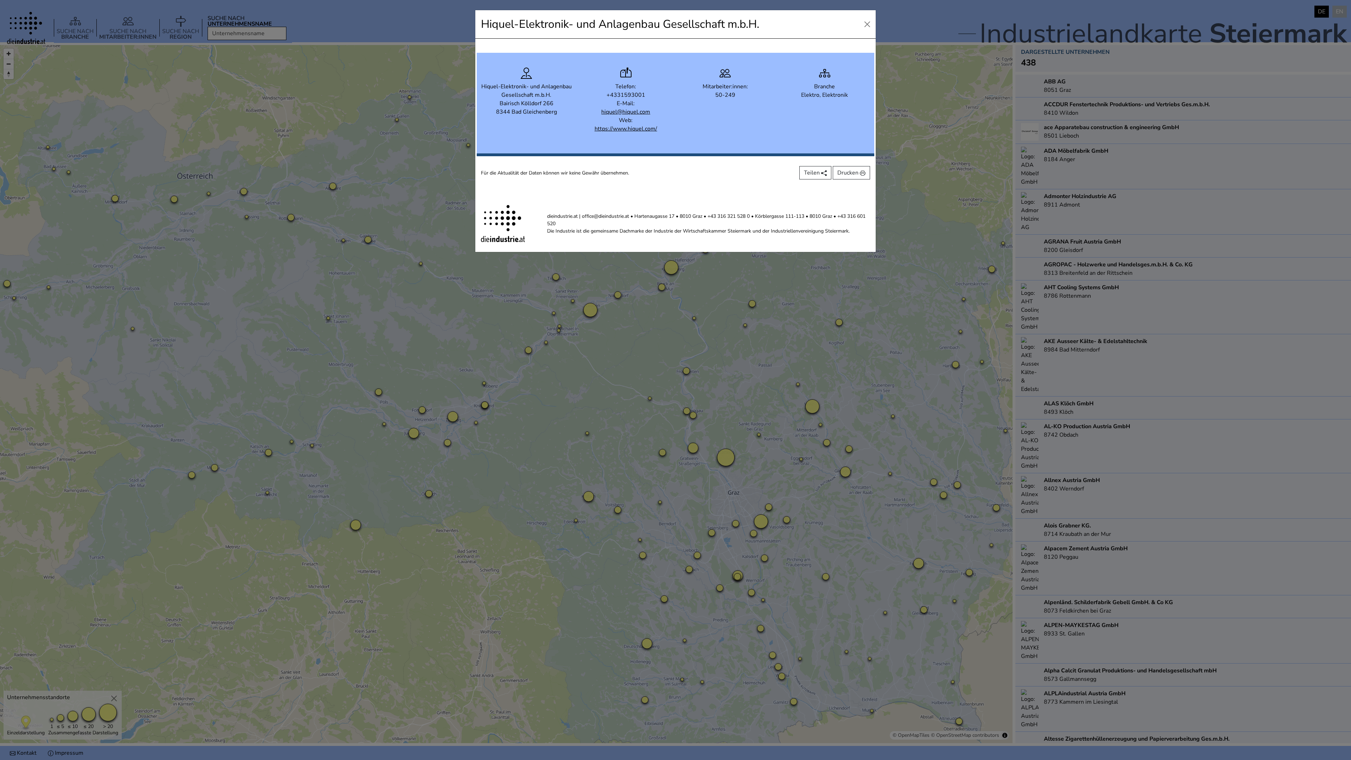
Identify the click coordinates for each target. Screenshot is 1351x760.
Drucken (848, 173)
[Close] (867, 24)
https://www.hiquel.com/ (626, 129)
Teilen (812, 173)
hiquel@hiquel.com (625, 112)
